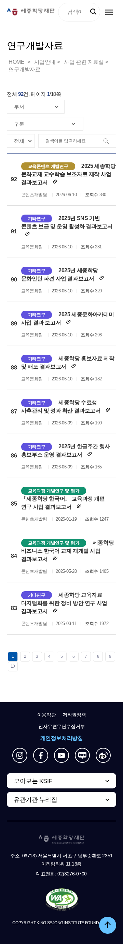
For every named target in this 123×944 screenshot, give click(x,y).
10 (13, 666)
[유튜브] (61, 755)
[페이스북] (40, 755)
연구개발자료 (25, 69)
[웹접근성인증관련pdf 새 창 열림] (62, 900)
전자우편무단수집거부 (61, 726)
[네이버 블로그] (82, 755)
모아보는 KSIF (33, 781)
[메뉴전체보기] (109, 12)
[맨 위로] (107, 925)
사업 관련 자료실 (84, 62)
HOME (17, 62)
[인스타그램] (19, 755)
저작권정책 (74, 714)
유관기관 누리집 (35, 799)
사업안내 (44, 62)
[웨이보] (103, 755)
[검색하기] (93, 12)
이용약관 (46, 714)
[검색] (109, 141)
